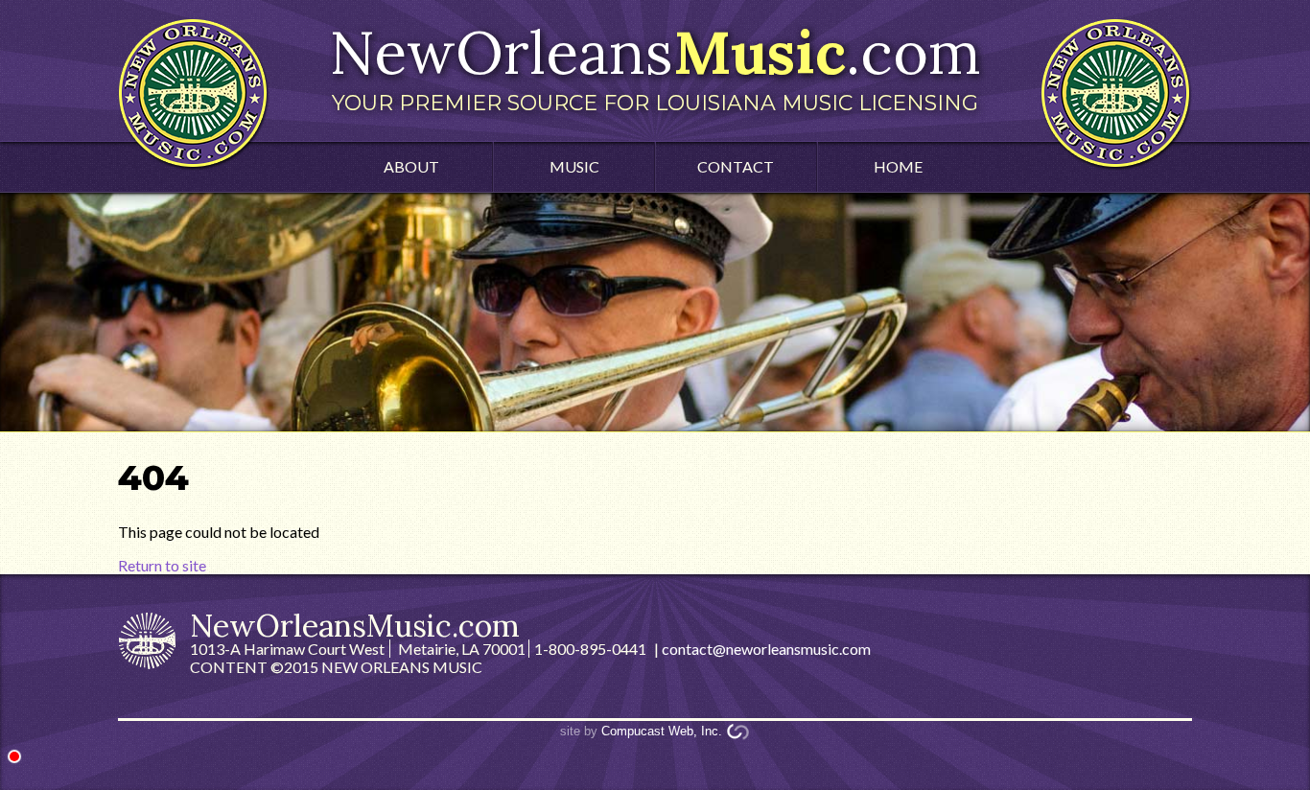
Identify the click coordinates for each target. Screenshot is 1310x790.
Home (898, 166)
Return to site (162, 565)
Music (574, 166)
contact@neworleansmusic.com (766, 648)
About (411, 166)
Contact (735, 166)
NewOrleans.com (655, 65)
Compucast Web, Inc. (661, 731)
